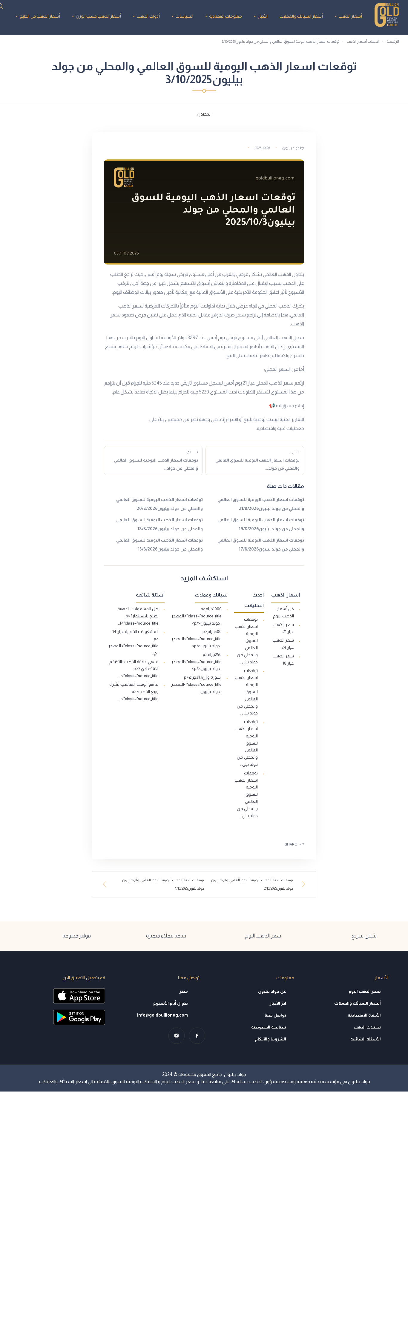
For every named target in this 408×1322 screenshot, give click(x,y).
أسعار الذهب (350, 16)
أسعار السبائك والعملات (301, 16)
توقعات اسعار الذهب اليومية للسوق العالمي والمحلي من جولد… (257, 460)
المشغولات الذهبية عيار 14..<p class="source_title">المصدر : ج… (133, 642)
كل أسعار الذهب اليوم (283, 612)
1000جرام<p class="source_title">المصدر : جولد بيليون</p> (196, 615)
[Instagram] (176, 1035)
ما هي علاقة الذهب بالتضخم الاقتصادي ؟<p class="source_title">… (134, 668)
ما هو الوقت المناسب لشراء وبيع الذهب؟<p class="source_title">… (134, 691)
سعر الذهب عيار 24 (283, 644)
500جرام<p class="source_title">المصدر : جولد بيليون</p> (196, 638)
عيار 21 (249, 382)
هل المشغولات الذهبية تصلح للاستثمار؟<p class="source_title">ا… (138, 615)
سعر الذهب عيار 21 (283, 628)
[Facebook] (197, 1035)
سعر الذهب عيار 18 (283, 659)
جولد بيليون (291, 148)
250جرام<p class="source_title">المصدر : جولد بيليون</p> (196, 661)
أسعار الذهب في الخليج (40, 16)
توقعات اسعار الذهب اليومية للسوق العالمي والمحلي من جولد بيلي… (246, 640)
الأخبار (263, 16)
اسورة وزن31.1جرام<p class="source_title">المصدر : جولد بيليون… (196, 684)
